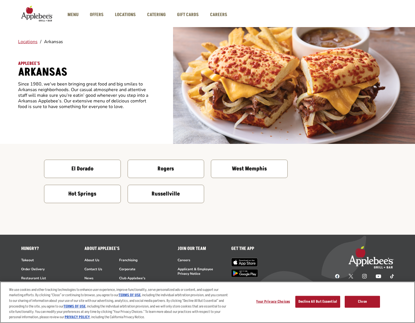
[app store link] (244, 262)
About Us (91, 260)
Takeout (27, 260)
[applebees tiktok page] (390, 276)
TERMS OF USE (130, 295)
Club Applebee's (132, 278)
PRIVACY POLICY (77, 317)
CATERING (156, 14)
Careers (184, 260)
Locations (28, 42)
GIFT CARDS (188, 14)
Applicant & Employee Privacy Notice (195, 271)
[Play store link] (244, 273)
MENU (72, 14)
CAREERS (218, 14)
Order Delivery (33, 269)
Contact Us (93, 269)
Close (362, 301)
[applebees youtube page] (378, 276)
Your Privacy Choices (273, 301)
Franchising (128, 260)
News (88, 278)
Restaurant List (33, 278)
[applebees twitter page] (351, 276)
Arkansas (53, 42)
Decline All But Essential (317, 301)
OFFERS (97, 14)
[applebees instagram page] (364, 276)
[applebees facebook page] (337, 276)
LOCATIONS (125, 14)
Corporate (127, 269)
